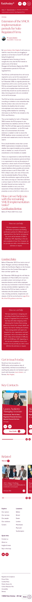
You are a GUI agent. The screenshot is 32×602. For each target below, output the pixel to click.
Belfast (18, 512)
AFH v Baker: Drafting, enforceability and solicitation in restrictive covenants (14, 485)
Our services (5, 515)
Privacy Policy (5, 579)
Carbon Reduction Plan (8, 586)
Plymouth (19, 528)
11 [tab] (21, 498)
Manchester (19, 525)
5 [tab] (10, 498)
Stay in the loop (6, 548)
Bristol (18, 515)
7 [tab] (14, 498)
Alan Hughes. (11, 374)
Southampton (20, 531)
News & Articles (11, 9)
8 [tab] (16, 498)
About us (4, 542)
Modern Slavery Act (7, 584)
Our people (5, 518)
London (18, 521)
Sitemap (4, 591)
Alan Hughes (16, 50)
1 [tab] (7, 439)
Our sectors (5, 512)
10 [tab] (19, 498)
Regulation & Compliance (8, 576)
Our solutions (6, 521)
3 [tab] (6, 498)
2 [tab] (18, 439)
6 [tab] (12, 498)
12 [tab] (23, 498)
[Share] (29, 597)
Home (3, 9)
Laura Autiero (13, 38)
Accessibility (5, 589)
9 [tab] (17, 498)
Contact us (5, 539)
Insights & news (6, 545)
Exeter (18, 518)
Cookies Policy (5, 581)
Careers (4, 525)
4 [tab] (8, 498)
